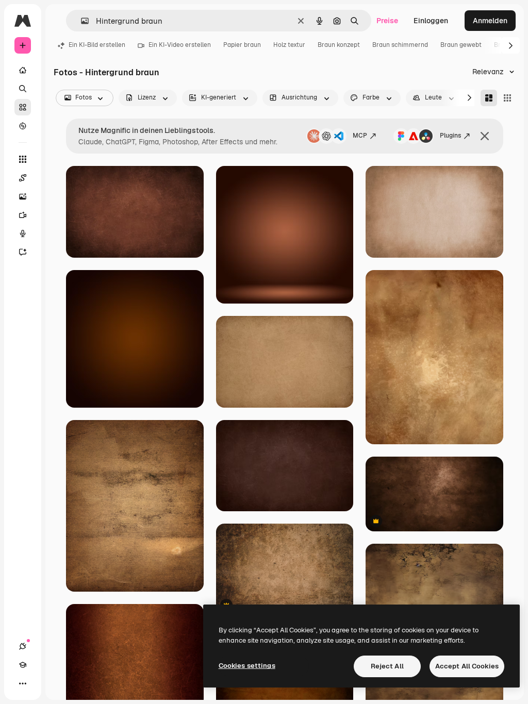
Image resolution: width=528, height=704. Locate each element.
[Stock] (22, 107)
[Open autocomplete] (81, 21)
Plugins (450, 135)
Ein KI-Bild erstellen (97, 45)
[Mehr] (22, 683)
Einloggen (431, 20)
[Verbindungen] (22, 646)
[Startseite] (22, 70)
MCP (360, 135)
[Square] (507, 98)
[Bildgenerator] (22, 196)
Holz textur (289, 45)
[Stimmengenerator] (22, 233)
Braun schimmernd (400, 45)
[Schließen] (484, 136)
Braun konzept (339, 45)
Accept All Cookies (467, 666)
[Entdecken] (22, 126)
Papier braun (242, 45)
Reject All (387, 666)
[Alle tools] (22, 159)
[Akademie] (22, 665)
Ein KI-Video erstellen (179, 45)
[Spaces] (22, 178)
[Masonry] (489, 98)
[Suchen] (22, 88)
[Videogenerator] (22, 215)
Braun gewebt (461, 45)
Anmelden (490, 20)
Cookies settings (247, 665)
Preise (387, 20)
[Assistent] (22, 252)
